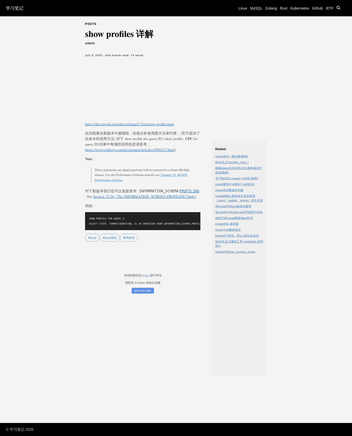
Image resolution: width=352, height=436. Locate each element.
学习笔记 (14, 8)
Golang (271, 8)
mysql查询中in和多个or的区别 (234, 184)
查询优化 (129, 237)
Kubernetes (299, 8)
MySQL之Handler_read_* (232, 162)
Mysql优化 (110, 237)
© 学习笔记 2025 (20, 429)
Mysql (92, 237)
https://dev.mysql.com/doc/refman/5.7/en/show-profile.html (129, 123)
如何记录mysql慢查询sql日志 (234, 218)
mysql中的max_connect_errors (235, 251)
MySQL (256, 8)
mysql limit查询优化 (228, 229)
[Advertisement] (176, 90)
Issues (145, 275)
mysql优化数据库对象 (229, 190)
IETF (330, 8)
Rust (283, 8)
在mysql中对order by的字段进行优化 (239, 212)
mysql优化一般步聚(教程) (231, 156)
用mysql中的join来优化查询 (233, 206)
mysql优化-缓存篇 (227, 224)
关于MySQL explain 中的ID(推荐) (236, 178)
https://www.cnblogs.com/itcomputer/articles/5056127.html (130, 149)
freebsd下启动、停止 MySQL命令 (237, 235)
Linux (243, 8)
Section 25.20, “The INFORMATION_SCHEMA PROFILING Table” (144, 196)
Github (317, 8)
